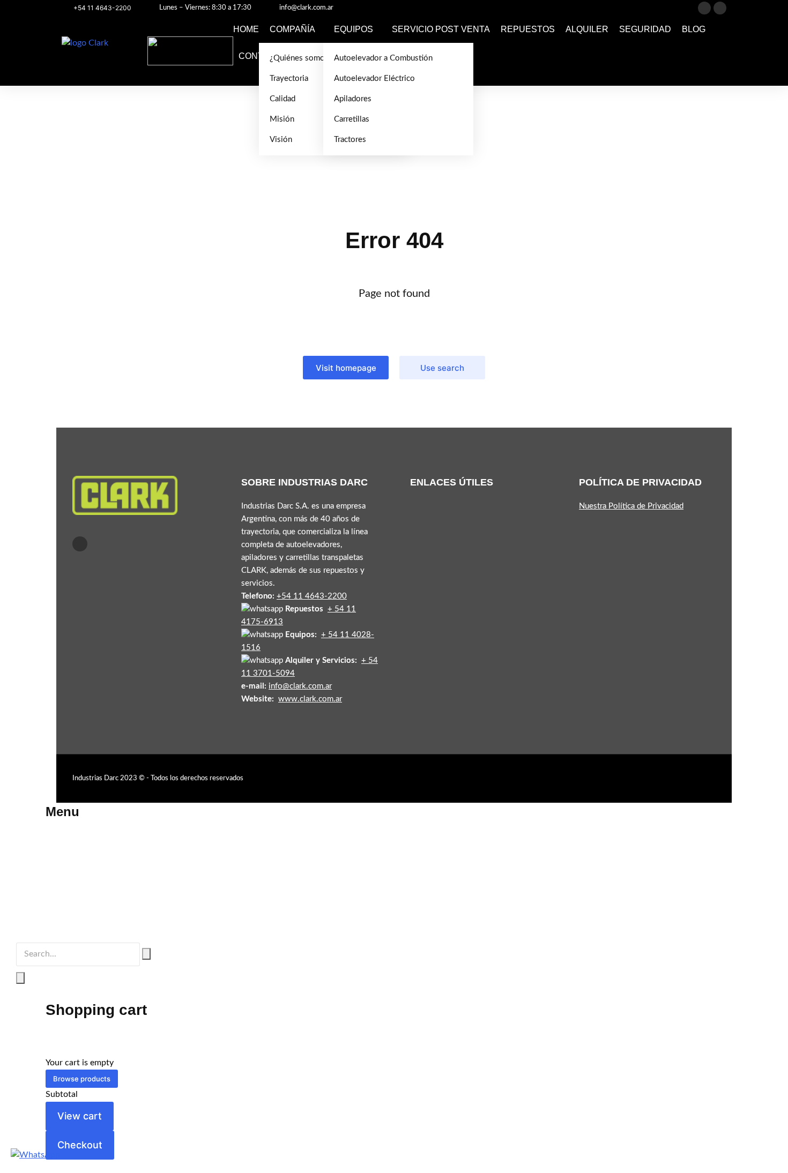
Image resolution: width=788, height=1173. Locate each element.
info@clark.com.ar (306, 7)
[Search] (20, 978)
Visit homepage (346, 368)
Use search (442, 368)
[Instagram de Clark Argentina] (719, 8)
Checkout (79, 1144)
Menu (62, 811)
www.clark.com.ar (310, 699)
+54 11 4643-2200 (102, 8)
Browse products (81, 1078)
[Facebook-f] (79, 543)
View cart (79, 1116)
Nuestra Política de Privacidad (631, 506)
